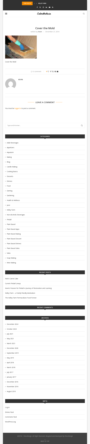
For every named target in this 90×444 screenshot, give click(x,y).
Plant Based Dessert (14, 239)
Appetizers (10, 147)
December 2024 (12, 324)
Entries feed (9, 412)
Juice (8, 205)
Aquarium (10, 152)
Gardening (10, 195)
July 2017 (10, 372)
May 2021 (10, 339)
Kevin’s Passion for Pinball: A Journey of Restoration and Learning (28, 288)
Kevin (40, 32)
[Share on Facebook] (50, 71)
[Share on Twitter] (53, 71)
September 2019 (13, 353)
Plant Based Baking (14, 234)
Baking (9, 157)
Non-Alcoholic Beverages (16, 215)
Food (9, 186)
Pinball (9, 219)
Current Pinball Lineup (13, 283)
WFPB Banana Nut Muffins (47, 5)
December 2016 (12, 382)
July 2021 (10, 334)
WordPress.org (10, 422)
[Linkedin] (46, 7)
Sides (9, 253)
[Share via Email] (57, 71)
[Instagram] (43, 7)
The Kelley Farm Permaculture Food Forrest (20, 298)
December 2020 (12, 348)
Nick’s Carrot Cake (11, 279)
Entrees (9, 181)
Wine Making (11, 263)
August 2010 (11, 391)
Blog (8, 162)
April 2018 (10, 362)
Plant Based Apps (13, 229)
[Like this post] (48, 71)
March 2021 (11, 343)
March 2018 (11, 367)
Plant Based (11, 224)
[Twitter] (40, 7)
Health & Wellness (13, 200)
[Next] (36, 3)
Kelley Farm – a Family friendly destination (20, 293)
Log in (7, 407)
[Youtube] (49, 7)
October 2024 (12, 329)
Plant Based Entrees (14, 243)
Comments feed (11, 417)
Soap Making (11, 258)
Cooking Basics (12, 171)
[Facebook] (37, 7)
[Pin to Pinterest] (55, 71)
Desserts (10, 176)
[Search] (84, 13)
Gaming (9, 191)
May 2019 (10, 358)
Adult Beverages (12, 143)
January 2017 (11, 377)
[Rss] (52, 7)
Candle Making (12, 167)
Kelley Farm (11, 210)
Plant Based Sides (13, 248)
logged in (18, 108)
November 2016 (12, 386)
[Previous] (34, 3)
